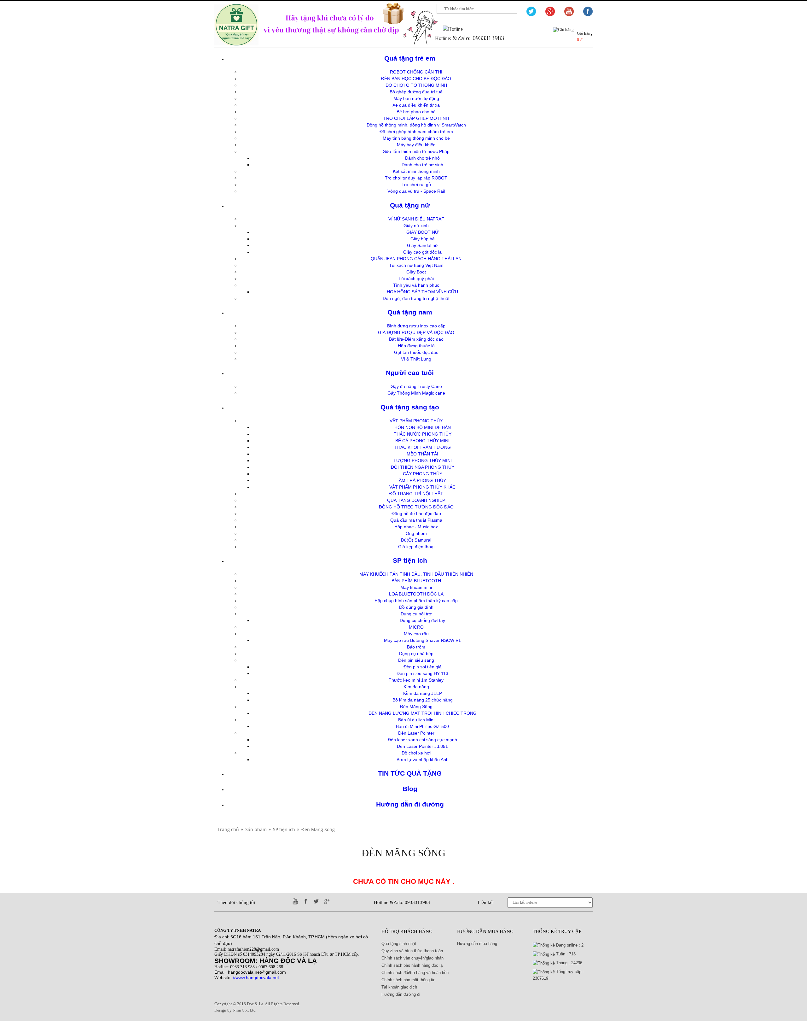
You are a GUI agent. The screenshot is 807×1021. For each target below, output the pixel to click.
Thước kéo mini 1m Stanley (416, 680)
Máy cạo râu (416, 633)
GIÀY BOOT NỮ (422, 232)
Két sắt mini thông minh (416, 171)
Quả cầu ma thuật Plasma (416, 520)
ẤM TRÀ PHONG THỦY (422, 480)
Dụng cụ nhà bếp (416, 653)
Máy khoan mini (416, 587)
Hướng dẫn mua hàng (477, 943)
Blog (410, 788)
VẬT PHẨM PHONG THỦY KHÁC (422, 487)
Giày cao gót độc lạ (422, 252)
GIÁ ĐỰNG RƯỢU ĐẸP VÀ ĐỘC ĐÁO (416, 332)
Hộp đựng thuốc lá (416, 345)
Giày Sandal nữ (422, 245)
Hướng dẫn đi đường (410, 804)
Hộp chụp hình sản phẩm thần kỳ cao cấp (416, 600)
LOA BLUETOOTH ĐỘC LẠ (416, 593)
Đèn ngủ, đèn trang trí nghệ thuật (416, 298)
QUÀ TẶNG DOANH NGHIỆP (416, 500)
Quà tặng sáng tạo (409, 407)
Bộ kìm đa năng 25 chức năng (422, 699)
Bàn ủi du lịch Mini (416, 719)
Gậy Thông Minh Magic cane (416, 393)
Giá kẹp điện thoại (416, 546)
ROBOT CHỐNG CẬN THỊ (416, 71)
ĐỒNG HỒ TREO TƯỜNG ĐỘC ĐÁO (416, 506)
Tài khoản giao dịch (399, 987)
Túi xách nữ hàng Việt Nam (416, 265)
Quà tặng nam (409, 312)
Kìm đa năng (416, 686)
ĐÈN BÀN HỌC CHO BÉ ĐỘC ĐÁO (416, 78)
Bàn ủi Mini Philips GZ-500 (422, 726)
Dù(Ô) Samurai (416, 540)
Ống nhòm (416, 533)
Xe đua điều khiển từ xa (416, 105)
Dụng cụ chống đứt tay (422, 620)
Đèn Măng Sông (416, 706)
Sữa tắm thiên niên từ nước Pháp (416, 151)
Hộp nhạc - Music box (416, 526)
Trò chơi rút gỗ (416, 184)
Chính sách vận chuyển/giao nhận (412, 958)
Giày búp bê (422, 238)
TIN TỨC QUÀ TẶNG (410, 773)
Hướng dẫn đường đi (400, 994)
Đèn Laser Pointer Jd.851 (422, 746)
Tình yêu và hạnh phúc (416, 285)
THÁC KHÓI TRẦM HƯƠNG (422, 447)
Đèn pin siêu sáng (416, 660)
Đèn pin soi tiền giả (423, 666)
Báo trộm (416, 646)
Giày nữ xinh (416, 225)
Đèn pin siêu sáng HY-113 (422, 673)
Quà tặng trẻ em (409, 58)
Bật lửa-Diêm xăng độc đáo (416, 339)
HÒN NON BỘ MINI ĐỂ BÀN (422, 427)
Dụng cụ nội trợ (416, 613)
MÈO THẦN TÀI (422, 453)
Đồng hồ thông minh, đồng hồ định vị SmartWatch (416, 124)
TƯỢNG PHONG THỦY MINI (422, 460)
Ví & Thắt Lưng (416, 358)
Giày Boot (416, 271)
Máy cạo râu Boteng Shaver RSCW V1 (422, 640)
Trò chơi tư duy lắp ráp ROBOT (416, 177)
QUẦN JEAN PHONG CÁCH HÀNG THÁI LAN (416, 258)
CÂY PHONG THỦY (422, 473)
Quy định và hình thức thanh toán (412, 950)
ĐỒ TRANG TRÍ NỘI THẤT (416, 493)
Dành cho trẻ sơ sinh (422, 164)
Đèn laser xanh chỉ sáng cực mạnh (422, 739)
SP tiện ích (410, 560)
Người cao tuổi (410, 372)
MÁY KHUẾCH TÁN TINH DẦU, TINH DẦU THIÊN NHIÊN (416, 574)
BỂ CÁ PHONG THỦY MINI (422, 440)
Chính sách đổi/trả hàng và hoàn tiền (415, 972)
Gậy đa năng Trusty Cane (416, 386)
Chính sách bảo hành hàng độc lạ (412, 965)
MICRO (416, 627)
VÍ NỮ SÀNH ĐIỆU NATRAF (416, 218)
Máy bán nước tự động (416, 98)
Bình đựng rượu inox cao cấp (416, 325)
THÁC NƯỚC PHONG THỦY (422, 434)
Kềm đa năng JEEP (422, 693)
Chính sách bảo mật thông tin (408, 979)
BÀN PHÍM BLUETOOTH (416, 580)
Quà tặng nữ (410, 205)
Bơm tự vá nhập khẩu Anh (423, 759)
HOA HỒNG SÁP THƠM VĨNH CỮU (422, 291)
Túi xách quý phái (416, 278)
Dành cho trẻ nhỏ (422, 158)
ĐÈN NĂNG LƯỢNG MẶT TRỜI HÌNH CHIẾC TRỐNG (423, 713)
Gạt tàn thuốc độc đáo (416, 352)
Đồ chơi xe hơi (416, 752)
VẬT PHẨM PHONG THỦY (416, 420)
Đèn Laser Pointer (416, 733)
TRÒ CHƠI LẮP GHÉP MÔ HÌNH (416, 118)
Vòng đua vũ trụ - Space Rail (416, 191)
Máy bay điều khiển (416, 144)
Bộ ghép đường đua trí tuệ (416, 91)
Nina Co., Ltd (244, 1010)
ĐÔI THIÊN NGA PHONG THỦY (422, 467)
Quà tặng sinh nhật (398, 943)
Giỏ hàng (585, 33)
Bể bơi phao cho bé (416, 111)
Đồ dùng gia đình (416, 607)
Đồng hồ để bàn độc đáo (416, 513)
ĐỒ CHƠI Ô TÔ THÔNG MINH (416, 85)
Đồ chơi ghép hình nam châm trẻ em (416, 131)
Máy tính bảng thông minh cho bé (416, 138)
